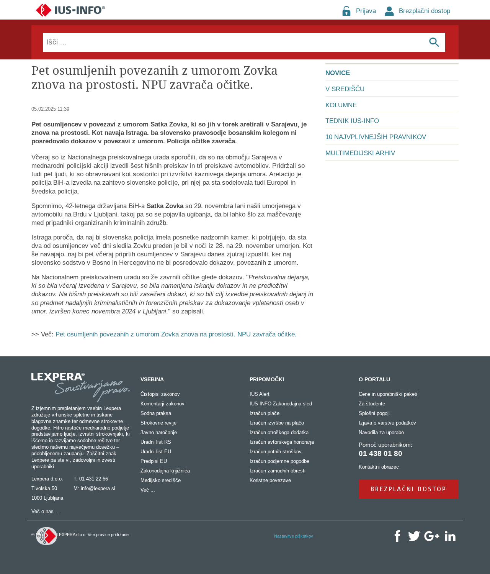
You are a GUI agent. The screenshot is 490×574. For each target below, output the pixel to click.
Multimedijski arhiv (360, 153)
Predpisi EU (153, 461)
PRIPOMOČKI (267, 379)
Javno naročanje (158, 432)
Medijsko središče (160, 480)
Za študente (372, 404)
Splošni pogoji (374, 413)
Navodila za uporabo (381, 432)
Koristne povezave (270, 480)
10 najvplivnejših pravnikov (375, 137)
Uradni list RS (155, 442)
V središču (344, 89)
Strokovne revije (158, 423)
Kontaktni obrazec (379, 467)
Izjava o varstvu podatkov (387, 423)
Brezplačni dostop (424, 11)
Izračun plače (264, 413)
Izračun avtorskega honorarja (282, 442)
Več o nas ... (45, 511)
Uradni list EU (155, 451)
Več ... (147, 490)
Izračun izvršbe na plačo (277, 423)
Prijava (366, 11)
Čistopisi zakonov (160, 394)
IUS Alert (260, 394)
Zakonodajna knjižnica (165, 471)
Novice (337, 73)
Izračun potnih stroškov (276, 451)
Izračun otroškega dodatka (279, 432)
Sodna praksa (155, 413)
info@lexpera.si (98, 488)
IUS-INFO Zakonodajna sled (281, 404)
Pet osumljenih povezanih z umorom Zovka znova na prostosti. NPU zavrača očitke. (176, 334)
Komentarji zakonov (162, 404)
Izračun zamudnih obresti (277, 471)
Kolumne (341, 105)
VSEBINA (152, 379)
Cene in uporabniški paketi (388, 394)
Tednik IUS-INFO (352, 121)
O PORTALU (374, 379)
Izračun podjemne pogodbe (279, 461)
